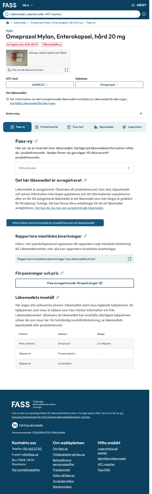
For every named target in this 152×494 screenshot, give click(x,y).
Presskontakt (61, 470)
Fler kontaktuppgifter (26, 470)
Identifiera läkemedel (112, 458)
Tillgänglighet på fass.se (69, 454)
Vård (25, 5)
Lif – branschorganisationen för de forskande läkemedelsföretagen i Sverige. (68, 415)
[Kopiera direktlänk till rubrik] (36, 141)
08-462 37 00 (32, 448)
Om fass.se (60, 448)
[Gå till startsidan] (9, 5)
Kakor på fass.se (64, 475)
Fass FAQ (104, 470)
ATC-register (106, 464)
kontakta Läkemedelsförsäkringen (33, 103)
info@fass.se (30, 454)
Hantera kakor (62, 486)
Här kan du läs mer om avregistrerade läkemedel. (69, 208)
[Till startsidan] (7, 22)
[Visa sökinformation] (144, 14)
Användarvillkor (63, 481)
